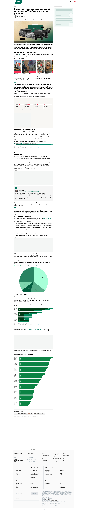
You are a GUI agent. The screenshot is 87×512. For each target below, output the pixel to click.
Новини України (18, 470)
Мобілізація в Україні (49, 467)
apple (50, 505)
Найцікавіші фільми (19, 482)
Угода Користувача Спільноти (57, 458)
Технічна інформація (56, 461)
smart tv (56, 505)
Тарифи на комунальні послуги (65, 473)
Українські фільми (19, 483)
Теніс (60, 484)
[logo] (18, 2)
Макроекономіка (35, 1)
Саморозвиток (33, 486)
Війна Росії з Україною (35, 467)
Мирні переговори (34, 471)
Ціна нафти (61, 469)
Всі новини (18, 467)
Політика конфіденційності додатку (57, 456)
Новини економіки (27, 1)
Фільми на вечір (18, 484)
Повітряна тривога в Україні (35, 473)
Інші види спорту (62, 487)
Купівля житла (47, 483)
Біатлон (61, 486)
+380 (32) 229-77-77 (48, 499)
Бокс (60, 482)
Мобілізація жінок (48, 471)
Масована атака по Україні (35, 474)
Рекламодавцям (44, 460)
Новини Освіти (33, 480)
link (28, 459)
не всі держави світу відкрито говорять (34, 329)
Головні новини (18, 469)
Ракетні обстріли (33, 469)
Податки (61, 474)
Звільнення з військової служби (50, 469)
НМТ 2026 (32, 484)
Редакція (43, 453)
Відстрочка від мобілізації (49, 474)
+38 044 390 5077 (31, 453)
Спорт (61, 480)
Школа (32, 483)
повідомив (22, 255)
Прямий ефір (18, 471)
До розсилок (34, 493)
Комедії (17, 486)
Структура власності (66, 455)
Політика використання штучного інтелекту (56, 454)
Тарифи (47, 1)
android (44, 505)
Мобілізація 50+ (47, 470)
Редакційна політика (45, 455)
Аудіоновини (18, 474)
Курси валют (62, 470)
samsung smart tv (62, 505)
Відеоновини (18, 473)
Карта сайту (65, 458)
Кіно (17, 480)
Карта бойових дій (34, 470)
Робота (51, 1)
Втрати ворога (33, 477)
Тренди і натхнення (48, 484)
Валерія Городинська (21, 16)
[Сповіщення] (67, 2)
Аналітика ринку (47, 482)
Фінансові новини (63, 471)
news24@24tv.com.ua (18, 453)
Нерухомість (47, 480)
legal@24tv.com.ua (54, 500)
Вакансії (64, 453)
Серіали (17, 487)
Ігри (63, 460)
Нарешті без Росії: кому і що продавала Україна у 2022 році (30, 260)
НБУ (20, 54)
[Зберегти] (49, 20)
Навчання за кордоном (34, 487)
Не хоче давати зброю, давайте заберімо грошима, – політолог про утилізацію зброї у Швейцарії (32, 79)
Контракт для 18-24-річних (49, 473)
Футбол (61, 483)
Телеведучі (44, 458)
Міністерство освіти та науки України (37, 482)
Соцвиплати (42, 1)
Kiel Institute (41, 95)
